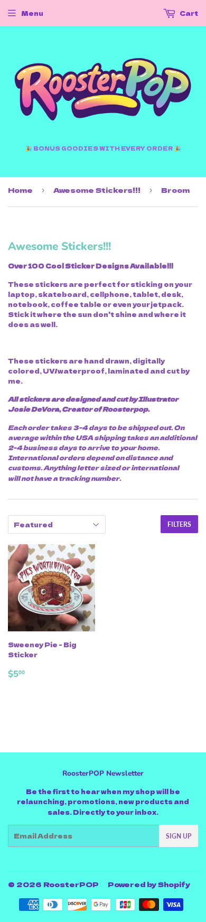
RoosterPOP (71, 884)
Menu (32, 12)
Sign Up (178, 836)
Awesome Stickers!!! (97, 190)
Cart (188, 12)
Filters (179, 524)
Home (20, 190)
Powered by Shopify (149, 884)
